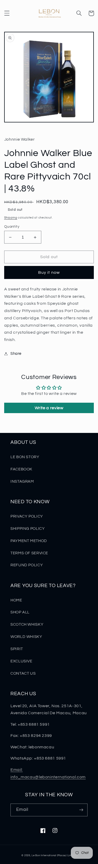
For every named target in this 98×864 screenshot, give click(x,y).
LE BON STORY (24, 457)
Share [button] (15, 354)
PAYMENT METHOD (28, 541)
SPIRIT (16, 649)
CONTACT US (23, 673)
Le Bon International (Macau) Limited (54, 855)
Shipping (10, 217)
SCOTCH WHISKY (26, 624)
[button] (7, 13)
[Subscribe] (81, 810)
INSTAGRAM (22, 481)
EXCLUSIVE (21, 661)
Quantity (11, 226)
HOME (16, 600)
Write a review (49, 408)
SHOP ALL (20, 612)
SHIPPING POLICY (27, 529)
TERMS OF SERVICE (29, 553)
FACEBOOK (21, 469)
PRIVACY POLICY (26, 516)
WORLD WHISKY (26, 637)
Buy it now (49, 272)
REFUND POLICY (26, 565)
